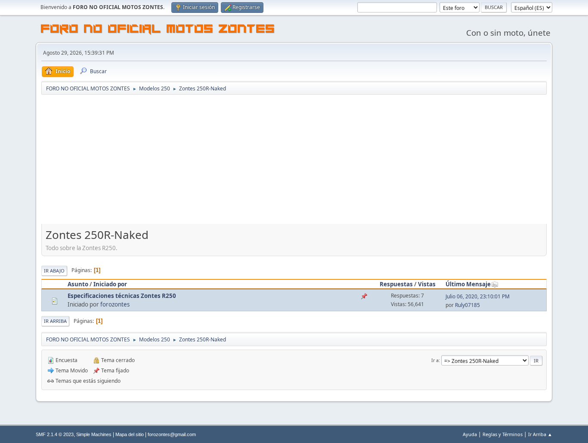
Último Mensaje (468, 284)
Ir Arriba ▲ (540, 434)
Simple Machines (93, 434)
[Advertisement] (294, 160)
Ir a (435, 360)
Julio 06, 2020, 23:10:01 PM (478, 296)
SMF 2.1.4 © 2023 (55, 434)
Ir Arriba (55, 321)
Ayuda (470, 434)
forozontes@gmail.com (172, 434)
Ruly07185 (467, 305)
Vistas (427, 284)
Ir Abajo (54, 270)
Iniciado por (110, 284)
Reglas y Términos (503, 434)
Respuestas (396, 284)
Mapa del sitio (129, 434)
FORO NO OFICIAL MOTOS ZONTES (158, 30)
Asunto (78, 284)
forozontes (115, 304)
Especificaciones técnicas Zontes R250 (122, 296)
